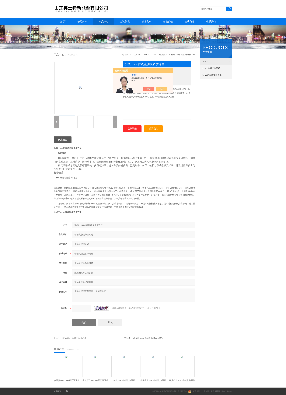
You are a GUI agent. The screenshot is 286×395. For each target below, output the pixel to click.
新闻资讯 (125, 21)
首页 (127, 55)
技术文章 (146, 21)
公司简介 (82, 21)
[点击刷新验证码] (101, 308)
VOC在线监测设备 (213, 75)
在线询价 (132, 128)
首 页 (63, 21)
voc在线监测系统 (212, 68)
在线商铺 (189, 21)
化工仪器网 (215, 391)
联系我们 (211, 21)
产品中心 (103, 21)
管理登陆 (196, 391)
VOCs (205, 61)
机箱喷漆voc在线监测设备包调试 (148, 338)
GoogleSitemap (227, 391)
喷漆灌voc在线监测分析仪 (74, 338)
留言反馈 (168, 21)
